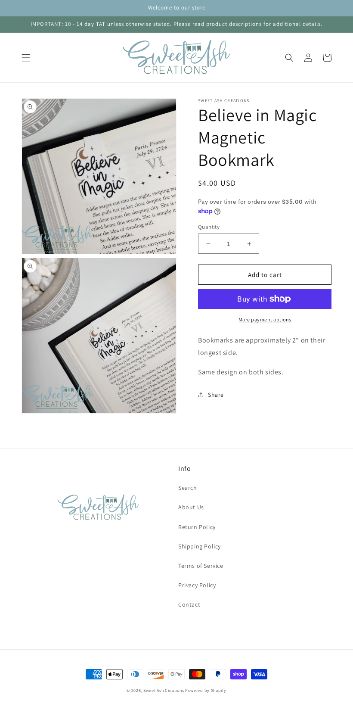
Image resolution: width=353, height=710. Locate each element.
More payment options (264, 319)
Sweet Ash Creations (163, 690)
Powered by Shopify (205, 690)
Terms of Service (200, 566)
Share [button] (216, 395)
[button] (25, 57)
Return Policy (197, 527)
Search (187, 488)
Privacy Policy (197, 585)
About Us (191, 507)
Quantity (209, 226)
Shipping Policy (199, 546)
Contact (189, 604)
